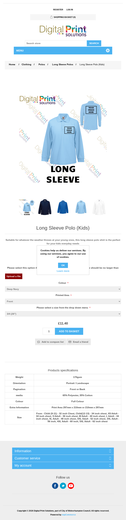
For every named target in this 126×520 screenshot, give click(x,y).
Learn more (63, 271)
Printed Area (62, 295)
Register (58, 10)
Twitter (63, 486)
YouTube (71, 486)
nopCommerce (69, 515)
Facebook (55, 486)
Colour (62, 283)
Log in (69, 10)
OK (63, 265)
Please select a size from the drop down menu (62, 307)
